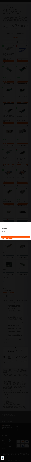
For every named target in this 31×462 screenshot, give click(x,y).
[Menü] (3, 456)
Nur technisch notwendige (9, 238)
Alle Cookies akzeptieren (15, 236)
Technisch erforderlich (5, 228)
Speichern (2, 238)
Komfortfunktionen (4, 232)
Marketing (3, 231)
